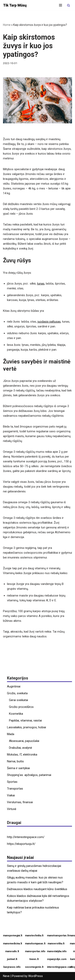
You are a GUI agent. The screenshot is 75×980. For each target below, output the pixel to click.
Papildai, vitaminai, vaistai (25, 720)
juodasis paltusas (49, 321)
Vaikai (11, 795)
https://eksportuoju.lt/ (21, 844)
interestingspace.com (56, 967)
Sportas (12, 782)
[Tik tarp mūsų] (15, 5)
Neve (6, 976)
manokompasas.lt (34, 943)
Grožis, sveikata (17, 693)
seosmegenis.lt (34, 967)
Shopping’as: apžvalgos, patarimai (29, 775)
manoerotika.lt (56, 943)
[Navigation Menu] (60, 5)
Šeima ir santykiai (18, 768)
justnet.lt (12, 959)
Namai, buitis (15, 761)
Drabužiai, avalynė (20, 748)
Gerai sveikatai (18, 700)
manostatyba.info (56, 951)
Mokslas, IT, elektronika (22, 754)
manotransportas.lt (56, 935)
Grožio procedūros (21, 707)
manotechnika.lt (34, 935)
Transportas (15, 788)
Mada (10, 734)
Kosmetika (16, 713)
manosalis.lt (12, 951)
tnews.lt (34, 959)
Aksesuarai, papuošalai (24, 741)
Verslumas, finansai (20, 802)
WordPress (35, 976)
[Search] (68, 5)
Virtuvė (11, 809)
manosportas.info (34, 951)
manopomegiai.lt (12, 935)
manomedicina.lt (12, 943)
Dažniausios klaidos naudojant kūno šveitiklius (37, 889)
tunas (40, 283)
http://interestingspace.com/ (25, 837)
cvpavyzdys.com (56, 959)
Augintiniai (13, 686)
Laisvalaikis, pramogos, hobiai (26, 727)
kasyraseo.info (12, 967)
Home (7, 24)
